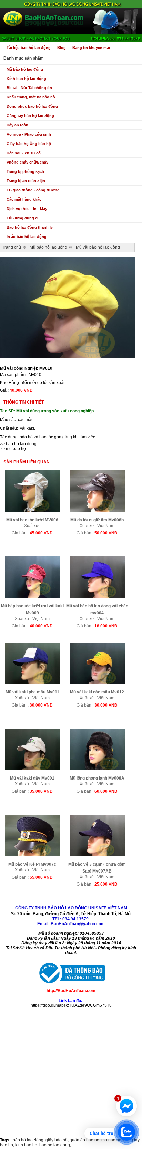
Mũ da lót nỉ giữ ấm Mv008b (97, 520)
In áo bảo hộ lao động (27, 236)
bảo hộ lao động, (29, 1140)
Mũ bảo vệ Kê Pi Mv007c (32, 864)
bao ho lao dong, (55, 1144)
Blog (61, 47)
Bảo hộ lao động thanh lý (30, 227)
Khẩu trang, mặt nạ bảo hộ (31, 97)
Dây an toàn (17, 125)
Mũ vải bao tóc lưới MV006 (32, 520)
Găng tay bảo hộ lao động (30, 116)
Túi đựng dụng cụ (23, 218)
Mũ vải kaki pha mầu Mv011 (32, 692)
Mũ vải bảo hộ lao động (98, 247)
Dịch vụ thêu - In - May (27, 209)
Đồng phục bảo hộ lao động (32, 106)
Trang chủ (11, 247)
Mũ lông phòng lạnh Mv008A (97, 778)
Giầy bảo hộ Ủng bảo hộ (29, 144)
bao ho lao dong (21, 443)
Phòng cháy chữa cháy (27, 162)
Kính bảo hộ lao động (26, 78)
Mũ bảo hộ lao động (25, 69)
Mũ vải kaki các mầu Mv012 (97, 692)
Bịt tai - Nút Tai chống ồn (29, 88)
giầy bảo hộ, (57, 1140)
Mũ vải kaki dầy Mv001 (32, 778)
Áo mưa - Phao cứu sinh (29, 134)
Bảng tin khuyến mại (91, 47)
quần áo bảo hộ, (85, 1140)
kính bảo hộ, (27, 1144)
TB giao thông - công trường (33, 190)
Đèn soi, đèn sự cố (24, 153)
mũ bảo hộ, (112, 1140)
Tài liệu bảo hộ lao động (29, 47)
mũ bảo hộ (16, 448)
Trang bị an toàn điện (26, 181)
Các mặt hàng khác (24, 199)
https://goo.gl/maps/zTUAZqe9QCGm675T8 (71, 1005)
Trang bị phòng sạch (25, 171)
